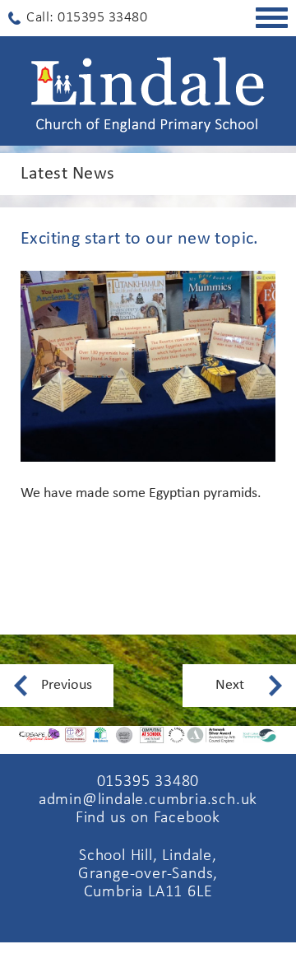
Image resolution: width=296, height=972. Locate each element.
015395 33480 (148, 782)
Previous (66, 685)
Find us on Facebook (148, 818)
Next (229, 685)
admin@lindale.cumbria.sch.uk (148, 800)
